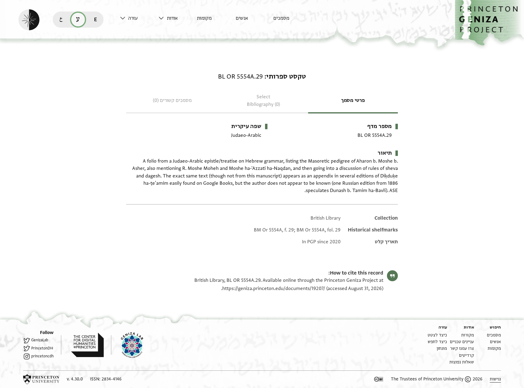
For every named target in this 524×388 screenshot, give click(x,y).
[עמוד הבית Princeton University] (41, 379)
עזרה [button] (133, 18)
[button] (489, 23)
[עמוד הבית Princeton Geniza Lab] (127, 345)
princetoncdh (42, 356)
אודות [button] (172, 18)
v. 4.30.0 (75, 379)
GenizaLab (39, 340)
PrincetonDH (42, 348)
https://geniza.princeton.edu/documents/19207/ (273, 288)
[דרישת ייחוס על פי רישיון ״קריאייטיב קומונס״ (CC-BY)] (379, 379)
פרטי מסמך (353, 100)
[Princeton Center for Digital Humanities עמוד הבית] (82, 345)
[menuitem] (291, 21)
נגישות (495, 379)
